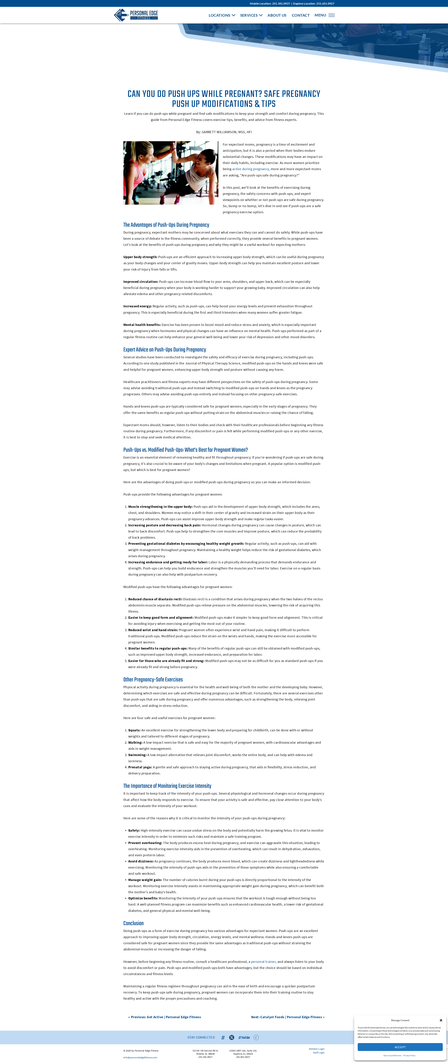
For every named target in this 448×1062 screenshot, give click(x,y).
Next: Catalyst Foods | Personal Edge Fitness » (288, 1017)
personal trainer (263, 961)
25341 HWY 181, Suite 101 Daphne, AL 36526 (243, 1052)
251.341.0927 (281, 3)
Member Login (317, 1048)
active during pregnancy (250, 169)
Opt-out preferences (392, 1055)
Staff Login (319, 1052)
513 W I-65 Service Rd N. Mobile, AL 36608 (205, 1052)
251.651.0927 (325, 3)
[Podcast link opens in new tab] (256, 1037)
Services (249, 15)
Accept (400, 1047)
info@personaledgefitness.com (140, 1057)
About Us (277, 15)
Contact (301, 15)
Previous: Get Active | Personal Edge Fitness (166, 1017)
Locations (219, 15)
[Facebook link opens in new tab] (222, 1037)
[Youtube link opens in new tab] (244, 1037)
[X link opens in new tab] (231, 1037)
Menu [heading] (320, 15)
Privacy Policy (409, 1055)
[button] (441, 1020)
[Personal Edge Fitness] (136, 15)
